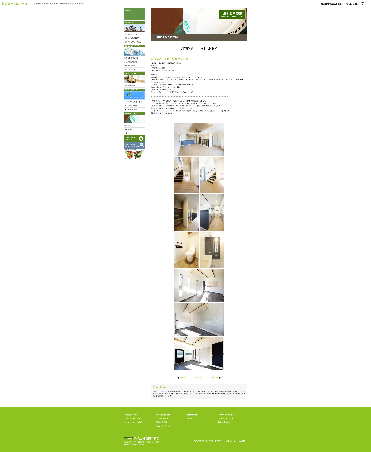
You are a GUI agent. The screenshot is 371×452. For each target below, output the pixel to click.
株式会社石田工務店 (14, 3)
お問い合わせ (129, 133)
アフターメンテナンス (132, 105)
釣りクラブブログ (215, 441)
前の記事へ (183, 377)
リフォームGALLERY (131, 38)
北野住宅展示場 (129, 65)
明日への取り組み (130, 109)
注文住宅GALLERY (131, 34)
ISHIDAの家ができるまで (133, 102)
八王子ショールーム (131, 69)
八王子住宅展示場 (130, 62)
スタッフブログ (199, 441)
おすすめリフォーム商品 (132, 42)
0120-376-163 (351, 4)
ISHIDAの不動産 (61, 4)
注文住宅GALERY (48, 4)
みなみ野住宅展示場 (131, 58)
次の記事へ (214, 377)
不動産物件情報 (129, 85)
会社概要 (80, 4)
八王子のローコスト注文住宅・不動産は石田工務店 (141, 442)
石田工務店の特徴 (35, 4)
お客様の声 (72, 4)
